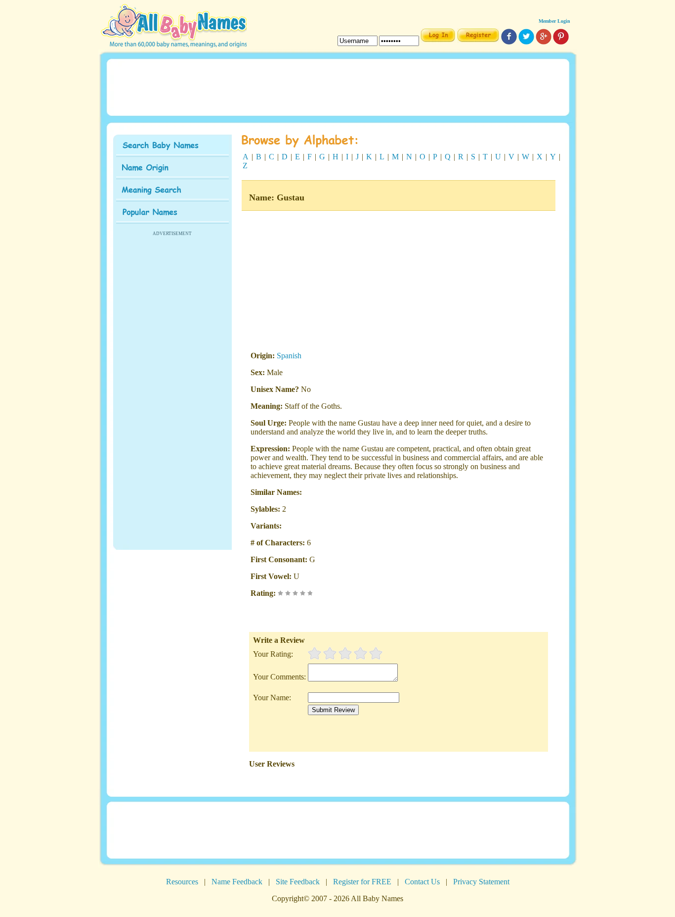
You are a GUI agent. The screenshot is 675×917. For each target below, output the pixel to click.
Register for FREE (362, 881)
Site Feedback (298, 881)
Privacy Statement (481, 881)
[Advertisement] (337, 86)
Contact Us (422, 881)
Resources (182, 881)
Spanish (289, 355)
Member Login (554, 21)
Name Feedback (236, 881)
